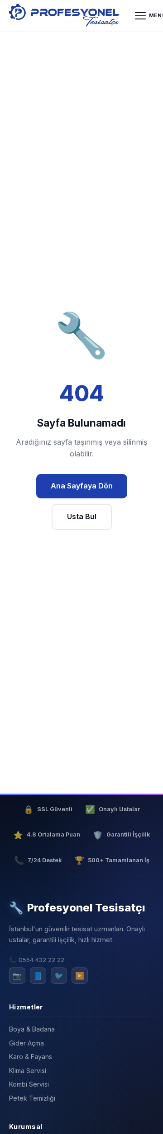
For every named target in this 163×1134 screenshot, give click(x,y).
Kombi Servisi (29, 1084)
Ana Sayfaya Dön (82, 485)
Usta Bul (81, 516)
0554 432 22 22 (41, 959)
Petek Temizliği (32, 1098)
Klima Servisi (27, 1070)
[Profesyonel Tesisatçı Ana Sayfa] (65, 15)
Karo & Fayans (30, 1056)
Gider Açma (26, 1043)
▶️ (79, 975)
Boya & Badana (32, 1029)
